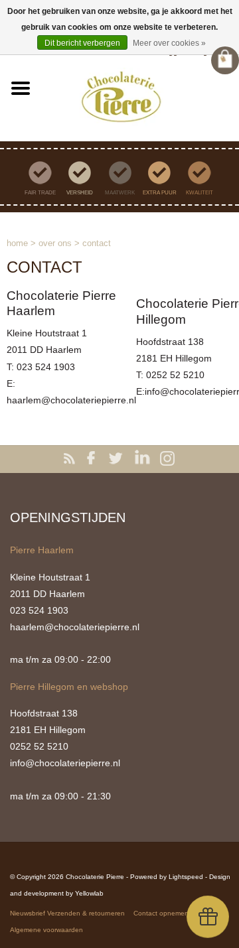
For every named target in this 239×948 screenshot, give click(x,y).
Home (17, 243)
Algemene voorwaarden (46, 929)
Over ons (55, 243)
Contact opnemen (161, 913)
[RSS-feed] (71, 459)
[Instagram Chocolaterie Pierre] (167, 459)
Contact (96, 243)
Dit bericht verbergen (82, 43)
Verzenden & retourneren (86, 913)
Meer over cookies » (169, 43)
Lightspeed (186, 876)
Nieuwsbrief (27, 913)
